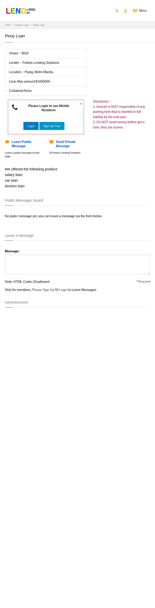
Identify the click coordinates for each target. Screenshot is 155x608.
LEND (8, 25)
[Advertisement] (121, 73)
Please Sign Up (43, 289)
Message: (12, 251)
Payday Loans (22, 25)
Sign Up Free (51, 126)
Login (31, 126)
